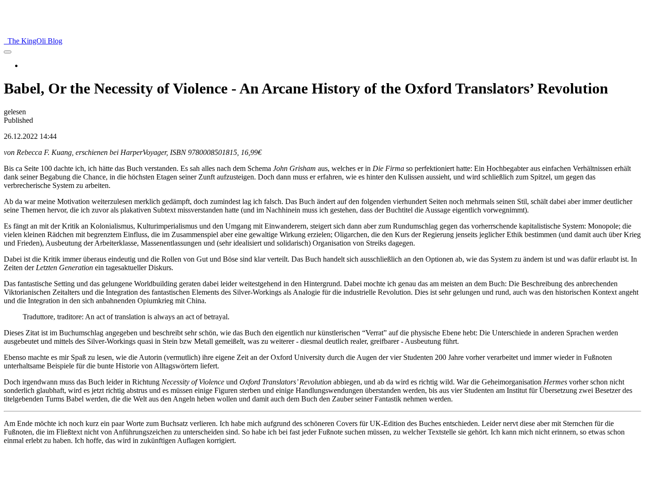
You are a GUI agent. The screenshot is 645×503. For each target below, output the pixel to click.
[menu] (7, 52)
